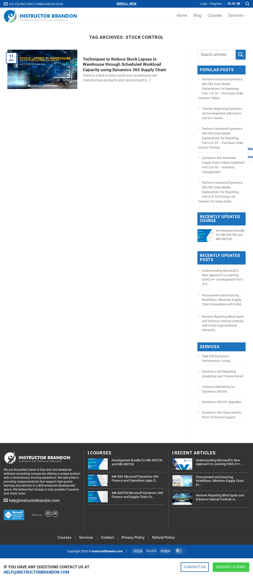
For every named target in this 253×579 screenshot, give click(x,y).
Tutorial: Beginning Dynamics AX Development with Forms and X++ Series (222, 113)
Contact (107, 537)
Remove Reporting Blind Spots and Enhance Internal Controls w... (220, 497)
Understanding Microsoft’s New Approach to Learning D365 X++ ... (219, 462)
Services (235, 15)
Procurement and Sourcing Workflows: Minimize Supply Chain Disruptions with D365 (221, 299)
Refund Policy (163, 537)
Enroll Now (127, 3)
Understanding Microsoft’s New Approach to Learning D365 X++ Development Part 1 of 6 (223, 277)
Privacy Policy (133, 537)
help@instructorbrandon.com (36, 572)
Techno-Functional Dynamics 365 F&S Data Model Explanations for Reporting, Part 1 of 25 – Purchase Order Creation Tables (220, 88)
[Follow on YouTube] (55, 514)
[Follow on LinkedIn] (48, 514)
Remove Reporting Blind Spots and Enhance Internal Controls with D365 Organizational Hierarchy (223, 323)
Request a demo (231, 567)
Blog (197, 15)
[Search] (247, 3)
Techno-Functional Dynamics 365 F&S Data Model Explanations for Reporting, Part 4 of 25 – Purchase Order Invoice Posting (220, 138)
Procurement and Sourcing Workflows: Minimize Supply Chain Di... (220, 481)
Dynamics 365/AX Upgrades (221, 402)
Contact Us (194, 567)
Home (182, 15)
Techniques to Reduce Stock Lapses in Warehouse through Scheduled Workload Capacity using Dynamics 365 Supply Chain (124, 64)
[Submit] (241, 54)
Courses (215, 15)
